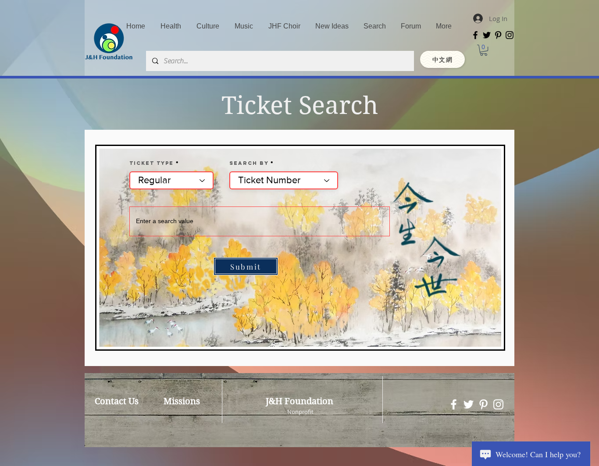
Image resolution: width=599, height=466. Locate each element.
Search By (248, 163)
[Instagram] (509, 35)
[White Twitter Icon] (468, 404)
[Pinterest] (498, 35)
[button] (483, 50)
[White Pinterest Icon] (483, 404)
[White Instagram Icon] (498, 404)
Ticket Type (151, 163)
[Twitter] (486, 35)
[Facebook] (475, 35)
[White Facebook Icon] (453, 404)
